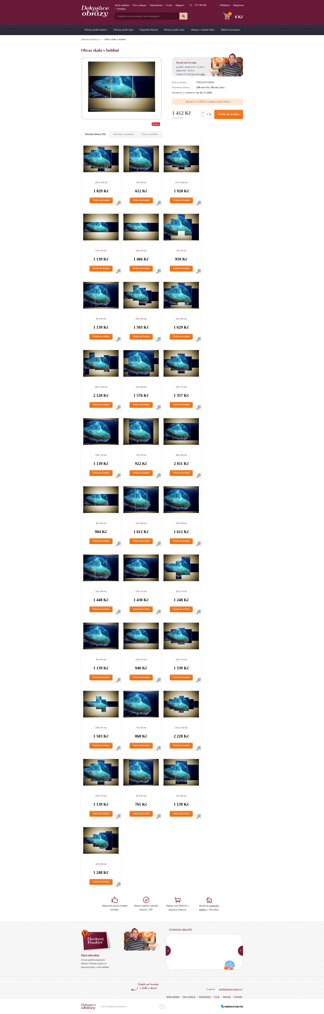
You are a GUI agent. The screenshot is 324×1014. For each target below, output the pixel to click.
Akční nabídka (122, 5)
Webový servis (232, 1006)
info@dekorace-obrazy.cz (230, 989)
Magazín (180, 5)
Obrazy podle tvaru (174, 29)
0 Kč (236, 16)
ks (210, 114)
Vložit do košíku (228, 114)
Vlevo (168, 951)
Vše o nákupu (139, 5)
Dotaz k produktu (150, 134)
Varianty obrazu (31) (95, 134)
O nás (169, 5)
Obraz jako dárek (90, 955)
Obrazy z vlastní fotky (202, 29)
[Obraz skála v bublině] (121, 87)
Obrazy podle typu (123, 29)
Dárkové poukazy (230, 29)
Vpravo (240, 951)
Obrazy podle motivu (96, 29)
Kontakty (121, 9)
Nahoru (162, 1006)
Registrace (238, 5)
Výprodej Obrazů (148, 29)
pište (202, 74)
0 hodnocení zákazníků (180, 929)
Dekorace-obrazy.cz (90, 39)
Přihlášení (225, 5)
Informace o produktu (123, 134)
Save (157, 124)
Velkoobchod (156, 5)
